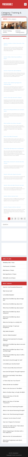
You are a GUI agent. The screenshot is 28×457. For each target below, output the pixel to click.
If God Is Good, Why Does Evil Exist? (12, 367)
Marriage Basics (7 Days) (9, 274)
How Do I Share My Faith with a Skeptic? (13, 97)
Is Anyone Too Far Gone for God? (12, 418)
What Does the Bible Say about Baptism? (11, 317)
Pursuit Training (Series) (7, 31)
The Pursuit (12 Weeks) (9, 266)
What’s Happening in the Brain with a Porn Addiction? (13, 431)
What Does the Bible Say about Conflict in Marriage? (13, 355)
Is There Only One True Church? (11, 380)
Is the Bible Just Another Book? (11, 364)
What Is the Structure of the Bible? (12, 388)
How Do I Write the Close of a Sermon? (12, 174)
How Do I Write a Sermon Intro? (11, 196)
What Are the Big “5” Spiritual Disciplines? (11, 326)
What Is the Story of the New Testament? (11, 402)
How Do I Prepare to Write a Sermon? (12, 207)
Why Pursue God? (7, 291)
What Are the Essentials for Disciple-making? (13, 339)
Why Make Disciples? (8, 331)
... (18, 219)
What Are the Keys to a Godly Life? (12, 322)
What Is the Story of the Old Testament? (10, 396)
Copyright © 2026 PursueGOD (14, 455)
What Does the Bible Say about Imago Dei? (13, 299)
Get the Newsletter (13, 453)
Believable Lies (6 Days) (9, 278)
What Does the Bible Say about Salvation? (11, 312)
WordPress (14, 450)
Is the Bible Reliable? (8, 295)
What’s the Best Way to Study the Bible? (14, 392)
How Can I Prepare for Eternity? (11, 422)
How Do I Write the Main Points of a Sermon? (14, 185)
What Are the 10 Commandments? (12, 436)
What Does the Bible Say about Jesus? (13, 308)
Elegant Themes (13, 448)
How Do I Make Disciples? (9, 335)
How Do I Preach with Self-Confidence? (12, 70)
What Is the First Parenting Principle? (13, 406)
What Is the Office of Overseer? (11, 136)
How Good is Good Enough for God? (12, 360)
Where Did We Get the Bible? (10, 384)
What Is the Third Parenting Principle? (13, 414)
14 (21, 219)
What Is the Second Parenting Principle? (14, 410)
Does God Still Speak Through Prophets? (14, 371)
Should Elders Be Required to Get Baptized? (14, 148)
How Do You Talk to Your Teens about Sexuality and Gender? (13, 426)
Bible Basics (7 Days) (8, 270)
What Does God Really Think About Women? (12, 376)
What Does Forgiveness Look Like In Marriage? (12, 440)
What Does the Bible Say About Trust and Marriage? (13, 350)
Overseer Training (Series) (20, 31)
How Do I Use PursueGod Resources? (12, 287)
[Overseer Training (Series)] (20, 25)
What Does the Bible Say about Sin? (12, 304)
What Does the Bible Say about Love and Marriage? (14, 344)
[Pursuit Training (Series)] (7, 25)
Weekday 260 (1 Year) (8, 262)
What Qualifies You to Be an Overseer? (12, 123)
